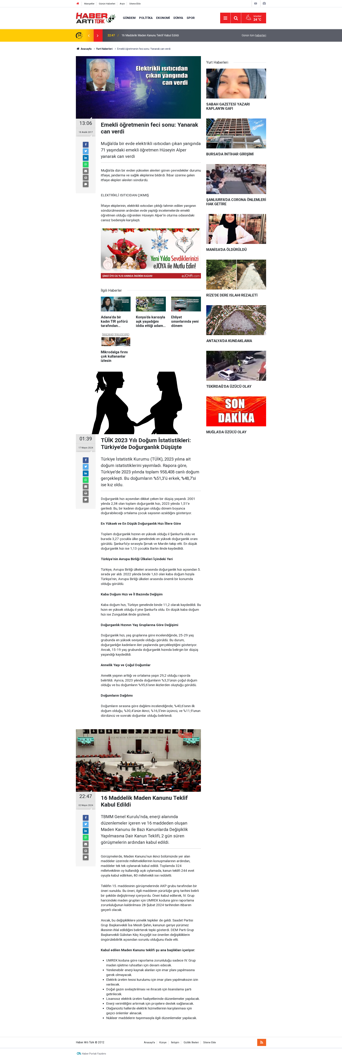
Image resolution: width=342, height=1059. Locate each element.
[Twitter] (86, 151)
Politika (146, 18)
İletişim (175, 1042)
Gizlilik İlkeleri (191, 1042)
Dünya (178, 18)
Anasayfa (149, 1042)
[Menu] (225, 18)
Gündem (129, 18)
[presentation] (88, 35)
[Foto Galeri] (264, 3)
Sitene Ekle (135, 3)
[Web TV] (256, 3)
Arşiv (122, 3)
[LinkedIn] (86, 158)
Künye (163, 1042)
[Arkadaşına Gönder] (86, 171)
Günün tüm (254, 35)
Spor (191, 18)
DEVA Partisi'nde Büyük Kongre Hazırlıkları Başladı (152, 35)
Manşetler (89, 3)
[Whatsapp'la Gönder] (86, 164)
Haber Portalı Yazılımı (94, 1053)
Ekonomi (163, 18)
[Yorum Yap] (86, 184)
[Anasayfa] (78, 3)
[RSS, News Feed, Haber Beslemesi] (261, 1042)
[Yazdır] (86, 177)
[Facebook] (86, 145)
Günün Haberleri (107, 3)
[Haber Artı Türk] (96, 17)
